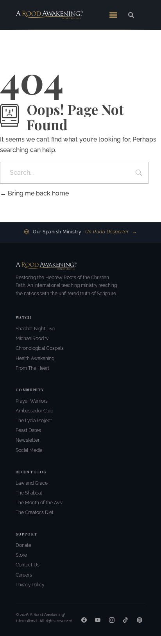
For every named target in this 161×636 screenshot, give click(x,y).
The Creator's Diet (35, 512)
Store (21, 555)
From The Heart (32, 368)
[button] (113, 14)
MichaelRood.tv (32, 338)
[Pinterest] (139, 620)
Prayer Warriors (32, 401)
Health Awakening (35, 358)
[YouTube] (98, 620)
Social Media (29, 450)
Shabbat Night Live (35, 328)
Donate (23, 545)
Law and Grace (32, 483)
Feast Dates (28, 430)
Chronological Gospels (40, 348)
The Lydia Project (34, 420)
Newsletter (27, 440)
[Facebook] (84, 620)
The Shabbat (29, 493)
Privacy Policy (30, 585)
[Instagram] (112, 620)
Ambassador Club (34, 411)
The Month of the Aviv (39, 502)
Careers (24, 575)
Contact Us (27, 565)
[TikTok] (125, 620)
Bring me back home (37, 193)
